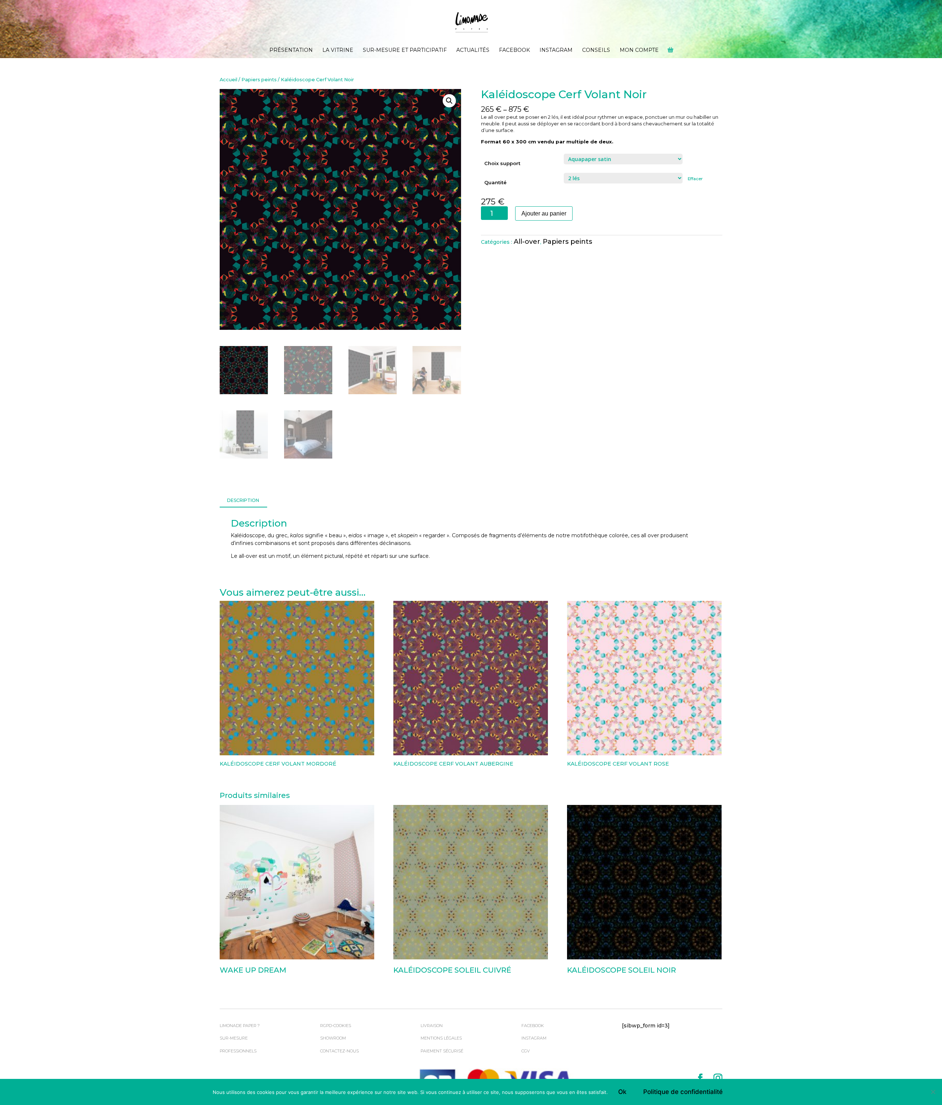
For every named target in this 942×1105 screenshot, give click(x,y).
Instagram (556, 50)
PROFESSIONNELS (238, 1051)
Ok (622, 1091)
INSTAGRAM (533, 1038)
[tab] (243, 500)
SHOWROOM (333, 1038)
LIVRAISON (432, 1025)
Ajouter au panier (543, 213)
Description (243, 500)
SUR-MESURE (234, 1038)
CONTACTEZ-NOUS (339, 1051)
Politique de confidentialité (683, 1091)
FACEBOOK (532, 1025)
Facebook (514, 50)
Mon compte (639, 50)
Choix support (502, 163)
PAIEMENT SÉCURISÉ (442, 1051)
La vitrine (337, 50)
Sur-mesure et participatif (405, 50)
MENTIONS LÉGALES (441, 1038)
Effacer (695, 178)
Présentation (291, 50)
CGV (525, 1051)
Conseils (596, 50)
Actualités (472, 50)
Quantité (495, 182)
